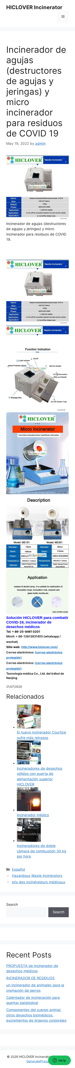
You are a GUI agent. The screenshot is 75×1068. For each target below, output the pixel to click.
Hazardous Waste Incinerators (37, 876)
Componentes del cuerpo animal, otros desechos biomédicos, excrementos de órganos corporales (36, 1015)
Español (18, 869)
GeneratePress (37, 1061)
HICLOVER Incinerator (34, 7)
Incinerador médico (33, 815)
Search (12, 904)
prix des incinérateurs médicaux (38, 882)
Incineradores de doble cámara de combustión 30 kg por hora (41, 851)
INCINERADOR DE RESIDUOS (30, 978)
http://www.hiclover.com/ (39, 647)
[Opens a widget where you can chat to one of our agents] (59, 1061)
